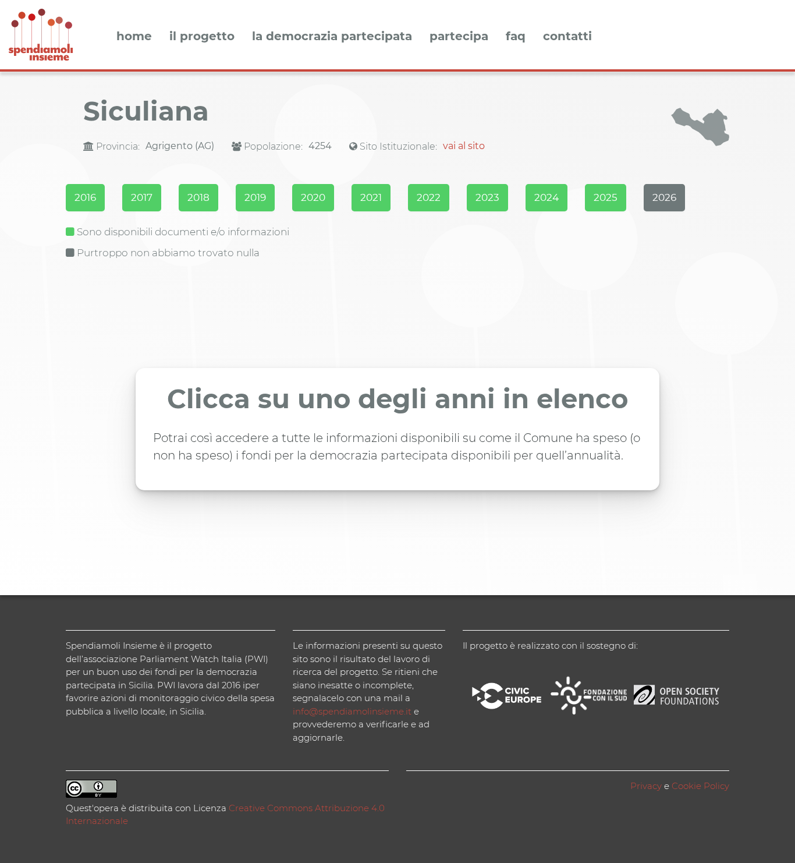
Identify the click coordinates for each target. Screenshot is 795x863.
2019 (255, 197)
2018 (198, 197)
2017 (141, 197)
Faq (516, 36)
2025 (605, 197)
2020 (313, 197)
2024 (546, 197)
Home (134, 36)
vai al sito (464, 145)
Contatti (567, 36)
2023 (487, 197)
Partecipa (459, 36)
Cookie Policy (700, 785)
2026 (664, 197)
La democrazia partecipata (332, 36)
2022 (429, 197)
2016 (85, 197)
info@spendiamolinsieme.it (352, 711)
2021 (371, 197)
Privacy (646, 785)
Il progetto (202, 36)
